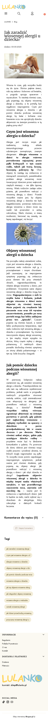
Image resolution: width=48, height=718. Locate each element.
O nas (4, 647)
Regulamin (6, 640)
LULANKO (7, 22)
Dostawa (5, 662)
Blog (15, 22)
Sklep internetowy (23, 716)
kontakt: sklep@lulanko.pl (14, 685)
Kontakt (5, 650)
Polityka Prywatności (10, 643)
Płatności (5, 665)
